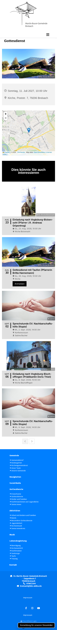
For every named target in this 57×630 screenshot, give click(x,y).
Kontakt (13, 565)
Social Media (15, 483)
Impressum (27, 597)
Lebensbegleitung (18, 541)
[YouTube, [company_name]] (38, 608)
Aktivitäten (15, 510)
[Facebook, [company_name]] (26, 608)
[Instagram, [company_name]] (32, 608)
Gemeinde (14, 455)
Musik (12, 534)
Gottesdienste (16, 489)
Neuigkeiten (15, 477)
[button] (28, 34)
